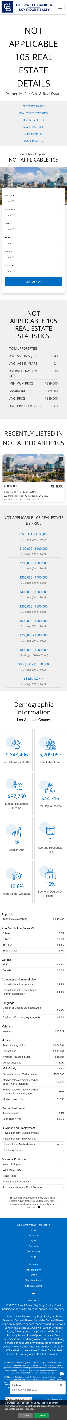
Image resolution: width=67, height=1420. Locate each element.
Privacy (33, 1264)
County (33, 1235)
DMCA (33, 1275)
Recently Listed (33, 120)
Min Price (9, 195)
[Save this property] (61, 459)
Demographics (33, 134)
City (33, 1240)
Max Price (10, 209)
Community (33, 1251)
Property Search (33, 106)
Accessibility (33, 1269)
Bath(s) (8, 237)
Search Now (34, 281)
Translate (57, 1399)
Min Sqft (9, 251)
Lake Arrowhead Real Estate (33, 1224)
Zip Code (33, 1246)
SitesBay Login (33, 1285)
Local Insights (33, 140)
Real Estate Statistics (33, 113)
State (34, 1230)
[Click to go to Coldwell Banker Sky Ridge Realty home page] (27, 7)
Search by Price (33, 127)
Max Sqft (9, 265)
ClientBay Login (34, 1280)
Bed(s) (8, 223)
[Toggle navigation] (60, 7)
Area (33, 1256)
